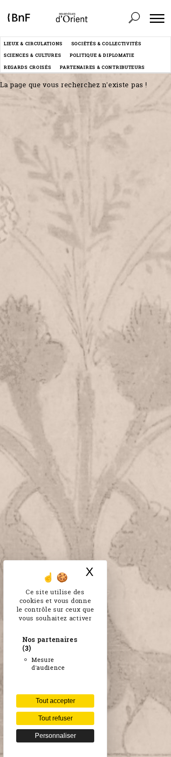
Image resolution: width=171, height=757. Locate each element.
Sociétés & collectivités (106, 43)
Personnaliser (55, 735)
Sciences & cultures (32, 55)
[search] (134, 18)
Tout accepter (55, 700)
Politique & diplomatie (102, 55)
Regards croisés (27, 67)
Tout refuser (55, 718)
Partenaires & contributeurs (102, 67)
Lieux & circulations (33, 43)
